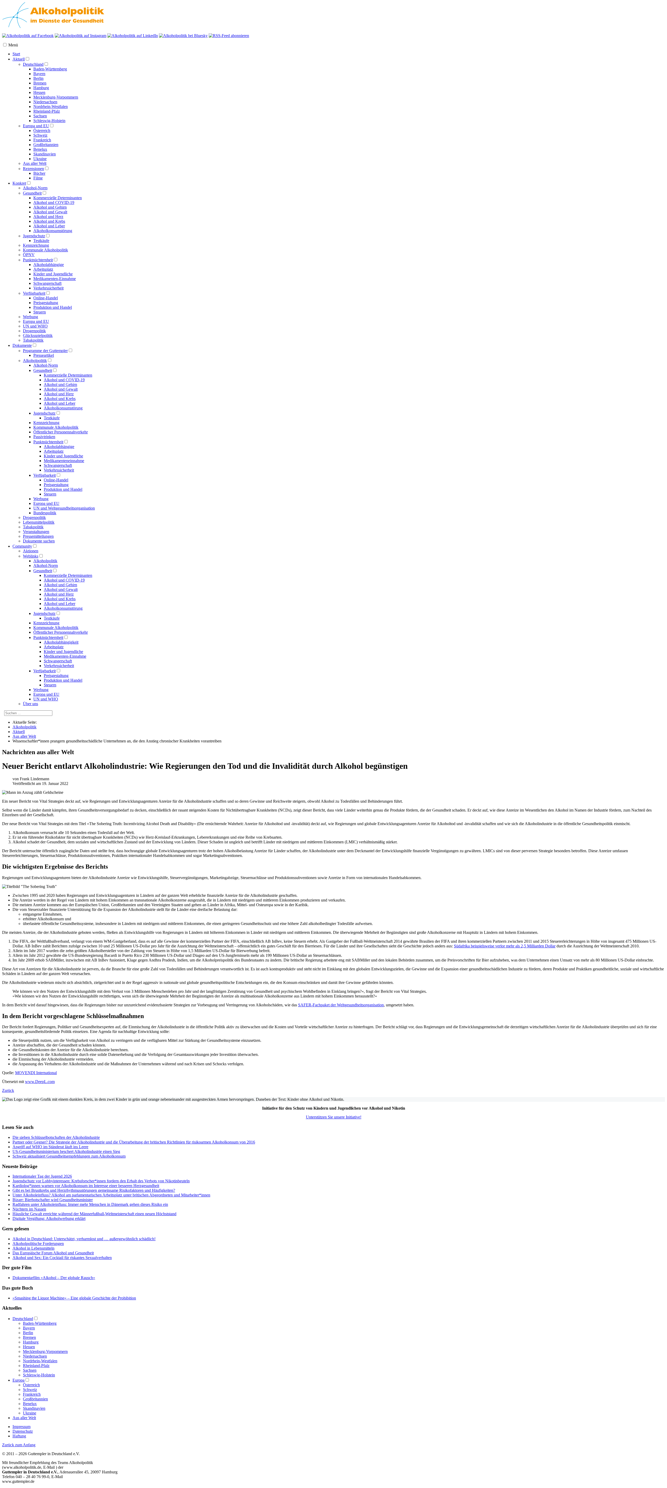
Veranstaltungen (36, 531)
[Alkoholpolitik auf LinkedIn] (132, 35)
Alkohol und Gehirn (50, 207)
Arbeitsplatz (43, 269)
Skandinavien (44, 154)
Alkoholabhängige (48, 264)
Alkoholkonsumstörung (52, 230)
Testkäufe (41, 240)
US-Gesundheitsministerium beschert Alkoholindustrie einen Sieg (66, 1151)
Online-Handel (45, 298)
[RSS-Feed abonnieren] (229, 35)
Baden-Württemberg (50, 69)
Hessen (39, 92)
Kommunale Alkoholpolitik (45, 250)
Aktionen (30, 551)
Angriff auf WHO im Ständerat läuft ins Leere (50, 1147)
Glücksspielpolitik (38, 335)
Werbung (30, 316)
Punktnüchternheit (38, 260)
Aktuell (19, 59)
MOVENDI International (36, 1072)
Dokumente (22, 345)
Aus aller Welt (34, 163)
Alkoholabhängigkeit (61, 642)
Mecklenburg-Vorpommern (55, 97)
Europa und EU (36, 126)
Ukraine (40, 158)
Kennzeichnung (36, 245)
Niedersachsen (45, 102)
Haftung (19, 1436)
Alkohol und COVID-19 (53, 202)
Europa (18, 1380)
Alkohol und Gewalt (50, 212)
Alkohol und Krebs (49, 221)
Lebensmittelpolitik (38, 522)
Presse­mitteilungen (38, 536)
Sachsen (40, 116)
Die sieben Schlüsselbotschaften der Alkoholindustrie (56, 1137)
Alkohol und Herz (48, 216)
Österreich (41, 130)
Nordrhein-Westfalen (50, 106)
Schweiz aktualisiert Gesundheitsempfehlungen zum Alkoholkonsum (69, 1156)
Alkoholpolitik (35, 360)
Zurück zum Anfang (18, 1445)
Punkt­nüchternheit (48, 442)
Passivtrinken (44, 436)
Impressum (21, 1426)
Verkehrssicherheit (48, 288)
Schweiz (40, 135)
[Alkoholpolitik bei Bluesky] (183, 35)
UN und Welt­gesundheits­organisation (64, 508)
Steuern (39, 312)
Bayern (39, 73)
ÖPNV (29, 254)
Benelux (40, 149)
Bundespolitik (44, 513)
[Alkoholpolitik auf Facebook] (28, 35)
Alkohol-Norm (35, 188)
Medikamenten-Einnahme (54, 278)
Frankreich (42, 140)
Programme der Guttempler (45, 350)
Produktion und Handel (52, 307)
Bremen (39, 83)
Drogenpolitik (34, 331)
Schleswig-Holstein (49, 120)
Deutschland (33, 64)
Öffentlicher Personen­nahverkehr (60, 432)
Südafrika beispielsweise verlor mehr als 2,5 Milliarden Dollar (504, 946)
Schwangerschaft (47, 283)
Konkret (19, 183)
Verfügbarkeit (34, 293)
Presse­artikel (43, 355)
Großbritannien (45, 144)
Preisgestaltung (45, 302)
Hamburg (41, 88)
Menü (13, 45)
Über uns (30, 703)
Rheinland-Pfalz (46, 111)
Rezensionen (33, 168)
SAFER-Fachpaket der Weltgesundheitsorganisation (341, 1005)
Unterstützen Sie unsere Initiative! (333, 1117)
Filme (38, 178)
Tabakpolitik (33, 340)
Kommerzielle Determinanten (57, 198)
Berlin (38, 78)
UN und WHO (35, 326)
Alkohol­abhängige (59, 446)
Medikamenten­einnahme (64, 460)
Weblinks (30, 556)
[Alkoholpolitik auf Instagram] (80, 35)
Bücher (39, 173)
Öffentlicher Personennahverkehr (60, 632)
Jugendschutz (34, 236)
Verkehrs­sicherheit (59, 470)
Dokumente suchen (39, 541)
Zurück (8, 1090)
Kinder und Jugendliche (53, 274)
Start (16, 54)
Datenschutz (23, 1431)
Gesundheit (32, 193)
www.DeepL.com (40, 1081)
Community (22, 546)
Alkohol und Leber (49, 226)
